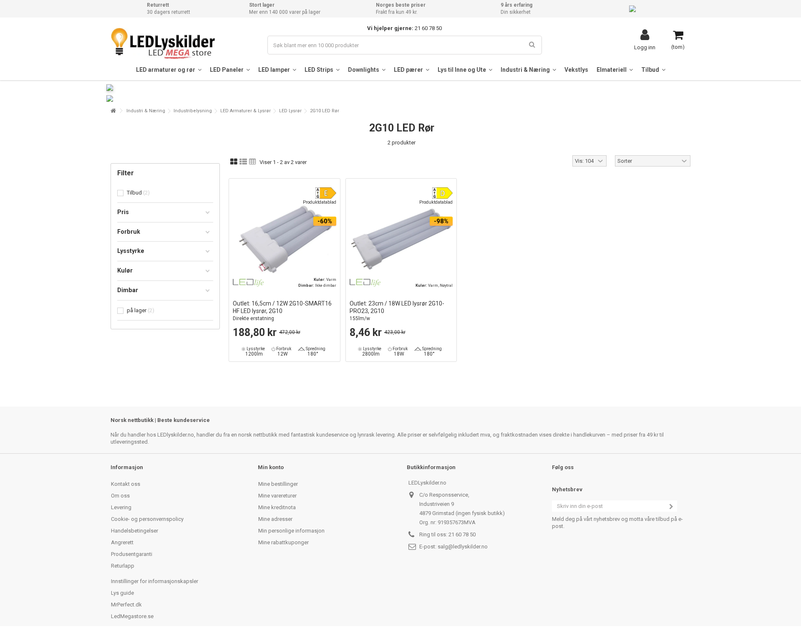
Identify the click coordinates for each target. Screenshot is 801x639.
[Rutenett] (233, 162)
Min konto (271, 467)
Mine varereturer (277, 496)
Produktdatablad (319, 202)
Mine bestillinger (278, 484)
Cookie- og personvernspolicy (147, 519)
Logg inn (644, 47)
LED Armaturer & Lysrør (245, 111)
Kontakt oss (125, 484)
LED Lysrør (290, 111)
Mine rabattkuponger (283, 542)
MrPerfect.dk (126, 604)
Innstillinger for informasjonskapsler (154, 581)
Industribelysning (193, 111)
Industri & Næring (145, 111)
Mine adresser (275, 519)
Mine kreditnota (277, 507)
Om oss (120, 496)
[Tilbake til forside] (113, 111)
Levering (121, 507)
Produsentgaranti (131, 554)
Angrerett (122, 542)
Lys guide (122, 593)
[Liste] (243, 162)
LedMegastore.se (132, 616)
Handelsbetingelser (134, 531)
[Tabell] (252, 162)
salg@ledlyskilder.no (463, 546)
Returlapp (122, 566)
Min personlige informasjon (291, 531)
